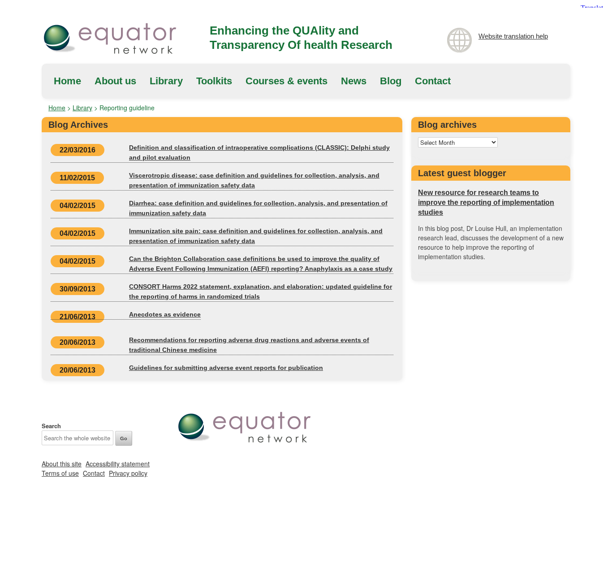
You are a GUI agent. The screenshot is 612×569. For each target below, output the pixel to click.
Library (166, 81)
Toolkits (214, 81)
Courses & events (287, 81)
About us (115, 81)
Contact (433, 81)
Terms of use (60, 473)
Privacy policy (128, 473)
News (353, 81)
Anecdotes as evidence (165, 314)
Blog (390, 81)
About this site (62, 463)
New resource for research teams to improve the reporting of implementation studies (486, 202)
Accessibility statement (118, 463)
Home (67, 81)
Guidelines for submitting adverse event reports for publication (226, 367)
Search (51, 425)
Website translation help (513, 36)
